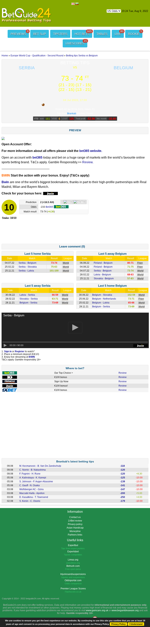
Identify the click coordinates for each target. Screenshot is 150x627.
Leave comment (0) (72, 246)
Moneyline (75, 531)
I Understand (136, 624)
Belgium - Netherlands (104, 298)
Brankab (71, 113)
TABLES (101, 33)
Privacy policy (75, 524)
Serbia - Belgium (27, 263)
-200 (122, 493)
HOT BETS (83, 32)
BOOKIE (135, 32)
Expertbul (73, 545)
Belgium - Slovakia (102, 295)
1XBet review (75, 520)
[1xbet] (9, 390)
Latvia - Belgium (102, 274)
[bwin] (9, 386)
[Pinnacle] (9, 381)
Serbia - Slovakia (28, 266)
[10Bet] (9, 377)
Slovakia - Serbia (29, 298)
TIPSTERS (60, 33)
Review (123, 373)
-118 (122, 466)
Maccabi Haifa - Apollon (32, 493)
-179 (122, 501)
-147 (122, 489)
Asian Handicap (75, 527)
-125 (122, 477)
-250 (122, 497)
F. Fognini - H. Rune (29, 473)
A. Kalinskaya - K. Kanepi (32, 477)
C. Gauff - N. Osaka (29, 485)
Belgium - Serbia (28, 302)
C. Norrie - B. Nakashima (32, 469)
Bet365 (50, 207)
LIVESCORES (76, 42)
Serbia (27, 67)
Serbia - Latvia (26, 270)
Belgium (123, 67)
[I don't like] (79, 202)
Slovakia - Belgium (104, 278)
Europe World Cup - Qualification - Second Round (37, 55)
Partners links (75, 534)
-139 (122, 481)
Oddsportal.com (73, 580)
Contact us (75, 517)
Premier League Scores (73, 588)
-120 (122, 469)
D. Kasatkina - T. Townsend (33, 497)
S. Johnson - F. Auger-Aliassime (36, 481)
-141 (122, 485)
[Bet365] (9, 373)
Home (5, 55)
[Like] (68, 202)
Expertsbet (73, 551)
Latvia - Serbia (27, 295)
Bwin (5, 182)
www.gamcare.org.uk (97, 610)
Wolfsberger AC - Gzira (31, 489)
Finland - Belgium (103, 263)
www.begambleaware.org (125, 610)
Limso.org (73, 559)
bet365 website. (90, 151)
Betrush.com (73, 566)
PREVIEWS (20, 32)
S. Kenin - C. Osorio (29, 501)
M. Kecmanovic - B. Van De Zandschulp (40, 466)
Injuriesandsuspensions (73, 574)
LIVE (119, 32)
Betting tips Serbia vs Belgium (82, 55)
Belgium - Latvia (100, 302)
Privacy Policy (118, 624)
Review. (87, 162)
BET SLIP (39, 33)
